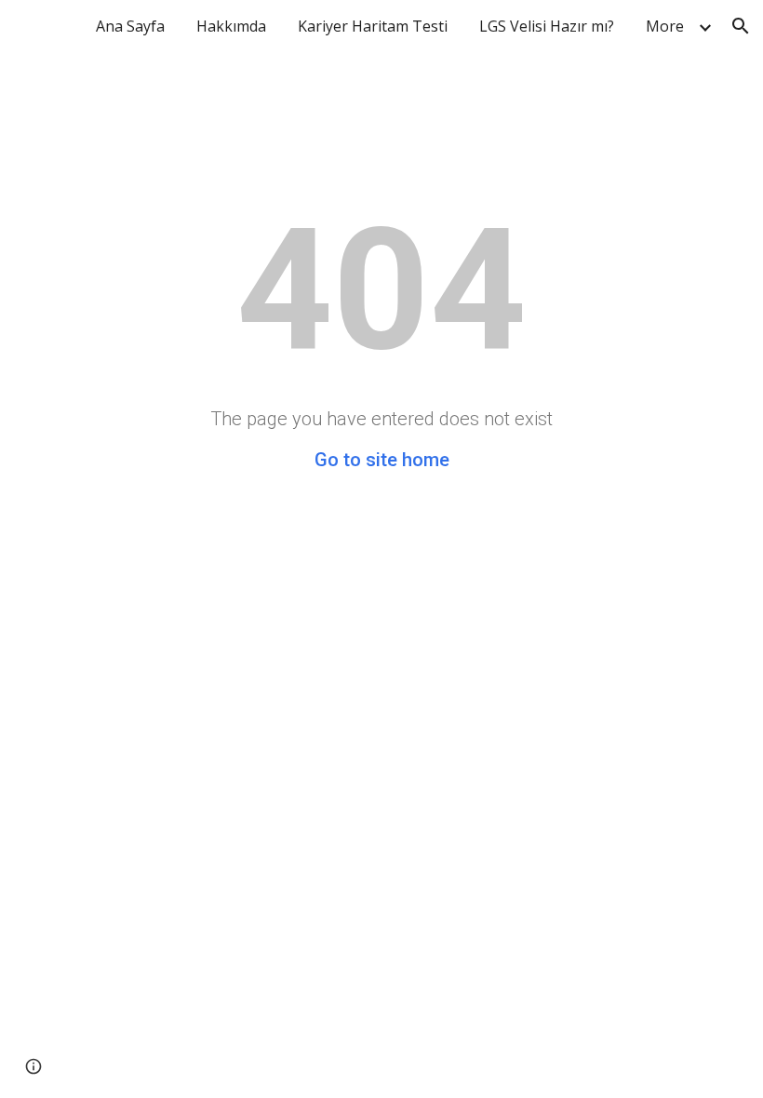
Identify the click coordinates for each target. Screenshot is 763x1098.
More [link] (665, 26)
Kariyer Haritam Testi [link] (373, 26)
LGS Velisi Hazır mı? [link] (546, 26)
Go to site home (382, 460)
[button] (740, 26)
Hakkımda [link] (231, 26)
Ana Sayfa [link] (130, 26)
